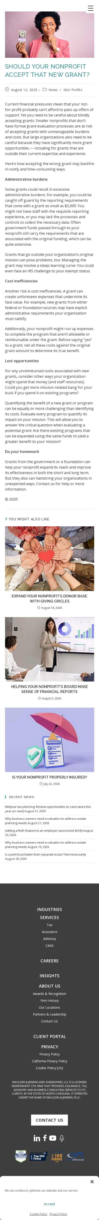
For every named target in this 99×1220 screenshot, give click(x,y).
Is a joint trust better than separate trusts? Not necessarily (45, 854)
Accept (49, 1203)
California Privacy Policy (49, 1061)
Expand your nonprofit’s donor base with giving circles (49, 598)
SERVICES (49, 917)
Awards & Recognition (49, 993)
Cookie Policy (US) (49, 1068)
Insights (49, 975)
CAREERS (49, 960)
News (53, 90)
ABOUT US (49, 986)
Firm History (50, 1000)
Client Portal (49, 1036)
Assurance (49, 932)
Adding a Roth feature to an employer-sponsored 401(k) (44, 830)
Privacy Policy (58, 1214)
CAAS (50, 945)
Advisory (49, 938)
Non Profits (73, 90)
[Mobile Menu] (90, 8)
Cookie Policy (38, 1214)
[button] (92, 1181)
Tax (49, 925)
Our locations (49, 1007)
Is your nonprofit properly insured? (49, 777)
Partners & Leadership (49, 1014)
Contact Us (49, 1021)
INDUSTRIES (49, 909)
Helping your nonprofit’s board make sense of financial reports (49, 689)
